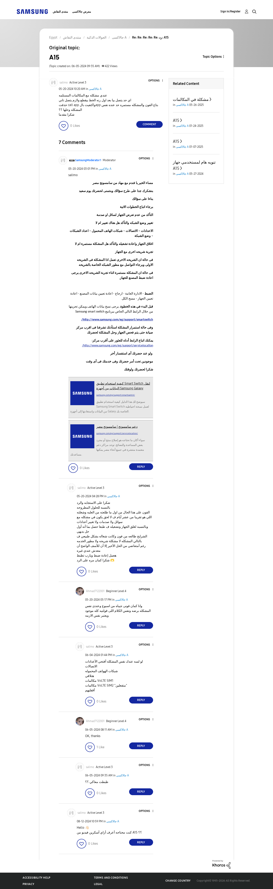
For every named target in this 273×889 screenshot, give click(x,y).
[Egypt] (32, 11)
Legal (98, 884)
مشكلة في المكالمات (191, 99)
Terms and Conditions (111, 877)
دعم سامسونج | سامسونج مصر (116, 427)
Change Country (178, 880)
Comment (149, 124)
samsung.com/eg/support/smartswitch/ (115, 395)
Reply (141, 466)
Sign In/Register (230, 11)
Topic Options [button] (212, 57)
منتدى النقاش (60, 11)
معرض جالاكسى (81, 11)
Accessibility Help (36, 877)
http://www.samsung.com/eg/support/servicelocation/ (117, 345)
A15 (176, 120)
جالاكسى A (95, 89)
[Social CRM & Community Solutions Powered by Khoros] (221, 864)
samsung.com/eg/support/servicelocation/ (117, 433)
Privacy (28, 884)
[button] (156, 81)
